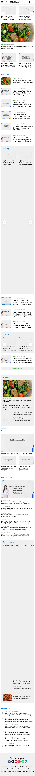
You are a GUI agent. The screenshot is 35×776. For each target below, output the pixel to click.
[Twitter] (12, 761)
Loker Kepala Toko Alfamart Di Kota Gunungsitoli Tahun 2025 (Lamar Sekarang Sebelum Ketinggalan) (18, 714)
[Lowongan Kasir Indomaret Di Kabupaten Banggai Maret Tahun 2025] (6, 127)
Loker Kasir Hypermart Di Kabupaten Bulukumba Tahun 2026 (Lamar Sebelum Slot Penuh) (18, 720)
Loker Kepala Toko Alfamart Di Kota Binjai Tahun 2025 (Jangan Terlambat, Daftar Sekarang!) (22, 326)
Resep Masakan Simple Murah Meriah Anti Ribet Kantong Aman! (22, 697)
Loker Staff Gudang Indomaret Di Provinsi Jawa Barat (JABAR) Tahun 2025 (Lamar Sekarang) (7, 17)
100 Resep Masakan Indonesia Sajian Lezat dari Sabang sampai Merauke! (22, 689)
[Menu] (2, 2)
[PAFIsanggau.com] (12, 2)
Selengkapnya (17, 368)
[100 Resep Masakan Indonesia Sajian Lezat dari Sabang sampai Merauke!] (7, 689)
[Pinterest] (16, 761)
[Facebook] (9, 761)
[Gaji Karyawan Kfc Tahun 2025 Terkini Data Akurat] (17, 443)
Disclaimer (29, 767)
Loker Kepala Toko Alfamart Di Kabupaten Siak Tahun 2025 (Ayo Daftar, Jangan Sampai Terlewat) (23, 315)
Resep (3, 44)
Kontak (22, 767)
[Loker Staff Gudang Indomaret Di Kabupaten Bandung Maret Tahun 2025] (26, 10)
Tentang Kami (14, 767)
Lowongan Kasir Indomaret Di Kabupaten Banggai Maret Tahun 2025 (23, 128)
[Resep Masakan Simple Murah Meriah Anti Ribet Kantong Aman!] (7, 697)
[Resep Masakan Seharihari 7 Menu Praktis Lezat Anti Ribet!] (17, 32)
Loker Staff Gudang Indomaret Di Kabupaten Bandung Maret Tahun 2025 (26, 17)
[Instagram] (19, 761)
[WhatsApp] (22, 761)
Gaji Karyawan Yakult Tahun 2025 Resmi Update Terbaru (9, 162)
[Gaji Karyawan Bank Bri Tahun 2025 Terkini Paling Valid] (8, 460)
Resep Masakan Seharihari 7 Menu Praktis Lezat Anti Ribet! (23, 81)
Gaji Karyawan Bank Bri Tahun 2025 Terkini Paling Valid (8, 468)
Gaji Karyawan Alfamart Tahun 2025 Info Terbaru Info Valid (25, 162)
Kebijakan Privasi (23, 769)
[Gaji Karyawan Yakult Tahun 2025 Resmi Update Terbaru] (9, 155)
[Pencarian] (33, 2)
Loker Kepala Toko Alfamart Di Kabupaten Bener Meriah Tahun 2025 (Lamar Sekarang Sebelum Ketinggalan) (23, 361)
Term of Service (11, 769)
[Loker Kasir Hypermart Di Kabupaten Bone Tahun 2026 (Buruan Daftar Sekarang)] (6, 301)
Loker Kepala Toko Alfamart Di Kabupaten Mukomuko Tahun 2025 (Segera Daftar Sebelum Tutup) (8, 65)
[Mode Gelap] (30, 2)
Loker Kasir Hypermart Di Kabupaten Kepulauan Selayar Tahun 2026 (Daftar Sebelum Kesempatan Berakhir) (17, 733)
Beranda (5, 767)
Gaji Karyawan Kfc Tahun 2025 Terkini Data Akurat (16, 454)
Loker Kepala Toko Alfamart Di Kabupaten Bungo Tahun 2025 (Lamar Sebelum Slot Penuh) (22, 140)
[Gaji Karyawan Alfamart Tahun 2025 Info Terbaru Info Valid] (25, 155)
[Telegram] (26, 761)
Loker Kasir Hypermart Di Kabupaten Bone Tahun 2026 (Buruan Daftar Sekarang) (22, 302)
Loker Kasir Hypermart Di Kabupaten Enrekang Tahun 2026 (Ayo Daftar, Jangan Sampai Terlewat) (18, 726)
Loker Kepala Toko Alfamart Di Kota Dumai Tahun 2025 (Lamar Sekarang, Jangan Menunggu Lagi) (18, 739)
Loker (14, 89)
